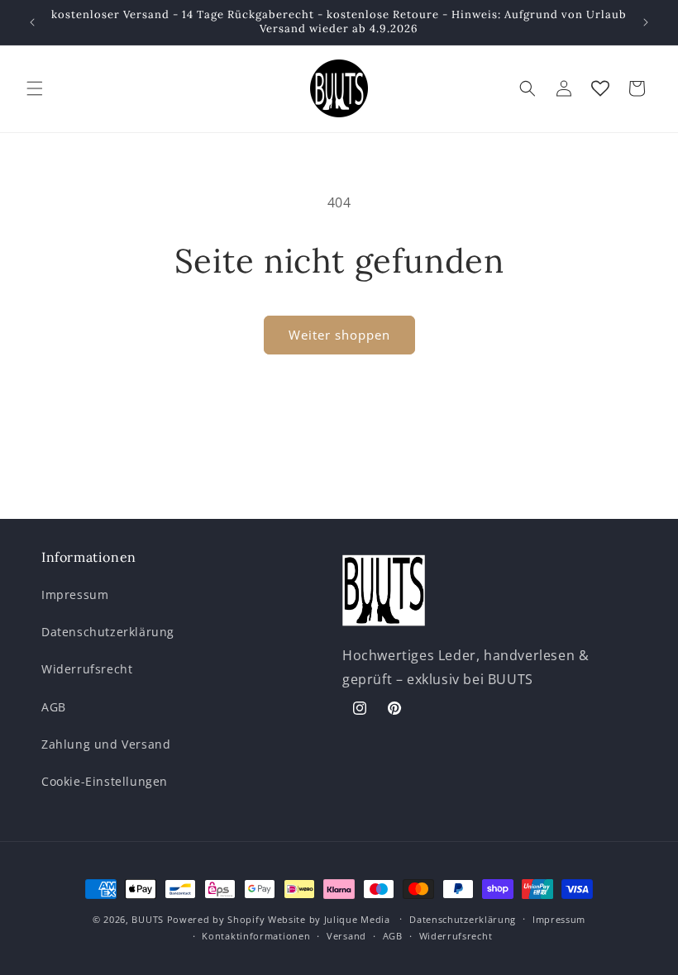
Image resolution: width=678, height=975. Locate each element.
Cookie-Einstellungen (104, 781)
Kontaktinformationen (256, 936)
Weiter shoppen (339, 334)
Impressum (74, 594)
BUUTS (147, 919)
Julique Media (357, 919)
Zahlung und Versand (105, 744)
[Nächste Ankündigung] (646, 22)
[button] (35, 88)
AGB (53, 707)
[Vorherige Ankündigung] (32, 22)
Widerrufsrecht (86, 669)
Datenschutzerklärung (107, 632)
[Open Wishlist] (600, 88)
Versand (346, 936)
